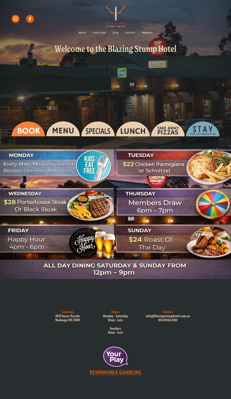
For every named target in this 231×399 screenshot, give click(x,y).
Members (147, 32)
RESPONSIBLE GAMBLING (115, 372)
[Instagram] (15, 19)
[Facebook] (30, 19)
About (82, 32)
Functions (99, 32)
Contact (130, 32)
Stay (116, 32)
